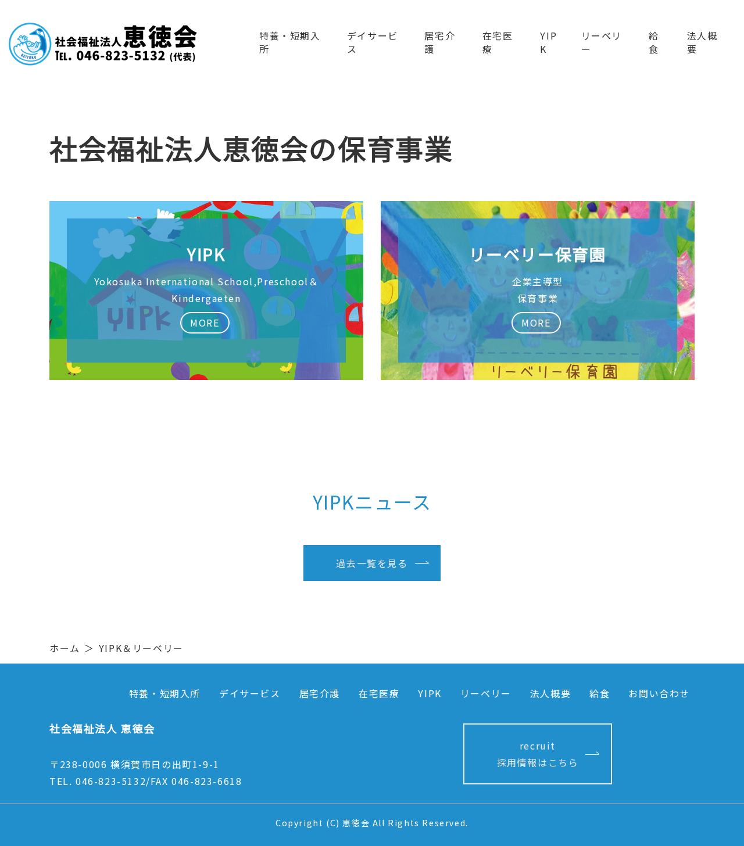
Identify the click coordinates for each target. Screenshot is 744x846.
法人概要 (702, 42)
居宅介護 (439, 42)
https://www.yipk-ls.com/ (206, 290)
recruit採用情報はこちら (538, 754)
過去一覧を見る (371, 563)
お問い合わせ (659, 693)
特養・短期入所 (290, 42)
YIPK (548, 42)
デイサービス (372, 42)
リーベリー (601, 42)
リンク (538, 290)
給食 (654, 42)
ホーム (64, 647)
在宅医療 (497, 42)
